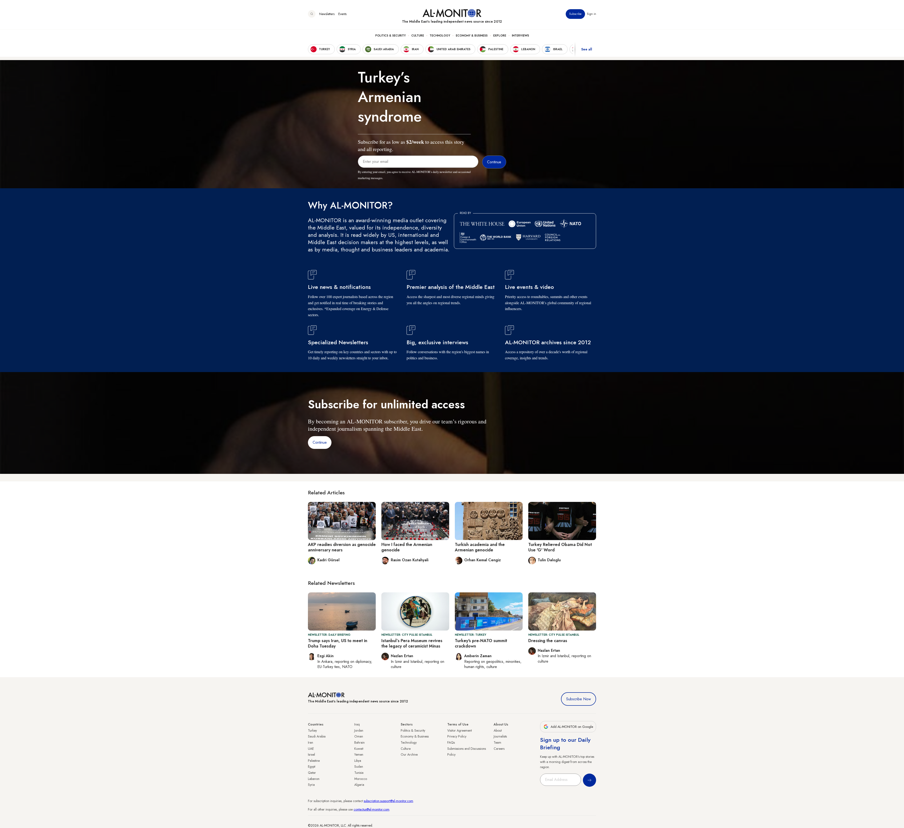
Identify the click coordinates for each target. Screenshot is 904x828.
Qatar (312, 772)
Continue (320, 442)
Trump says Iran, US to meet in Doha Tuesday (337, 643)
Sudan (358, 766)
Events (342, 14)
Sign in (591, 14)
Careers (499, 748)
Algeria (359, 784)
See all (586, 49)
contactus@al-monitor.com (371, 809)
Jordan (358, 730)
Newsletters (327, 14)
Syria (311, 784)
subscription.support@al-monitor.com (388, 801)
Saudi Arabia (317, 736)
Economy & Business (472, 35)
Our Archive (409, 754)
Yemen (358, 754)
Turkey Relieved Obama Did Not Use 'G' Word (560, 547)
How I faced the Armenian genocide (406, 547)
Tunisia (358, 772)
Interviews (520, 35)
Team (497, 742)
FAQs (451, 742)
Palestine (314, 760)
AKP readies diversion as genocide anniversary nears (342, 547)
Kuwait (358, 748)
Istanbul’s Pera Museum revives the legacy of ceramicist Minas (411, 643)
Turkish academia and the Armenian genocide (480, 547)
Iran (310, 742)
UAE (311, 748)
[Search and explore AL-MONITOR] (311, 14)
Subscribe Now (578, 699)
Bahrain (359, 742)
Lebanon (313, 778)
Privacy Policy (456, 736)
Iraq (357, 724)
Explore (499, 35)
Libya (357, 760)
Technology (440, 35)
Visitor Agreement (459, 730)
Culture (417, 35)
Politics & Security (390, 35)
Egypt (311, 766)
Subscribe (575, 14)
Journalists (500, 736)
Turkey (312, 730)
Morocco (360, 778)
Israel (311, 754)
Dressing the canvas (547, 641)
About (498, 730)
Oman (358, 736)
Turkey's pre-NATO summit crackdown (481, 643)
